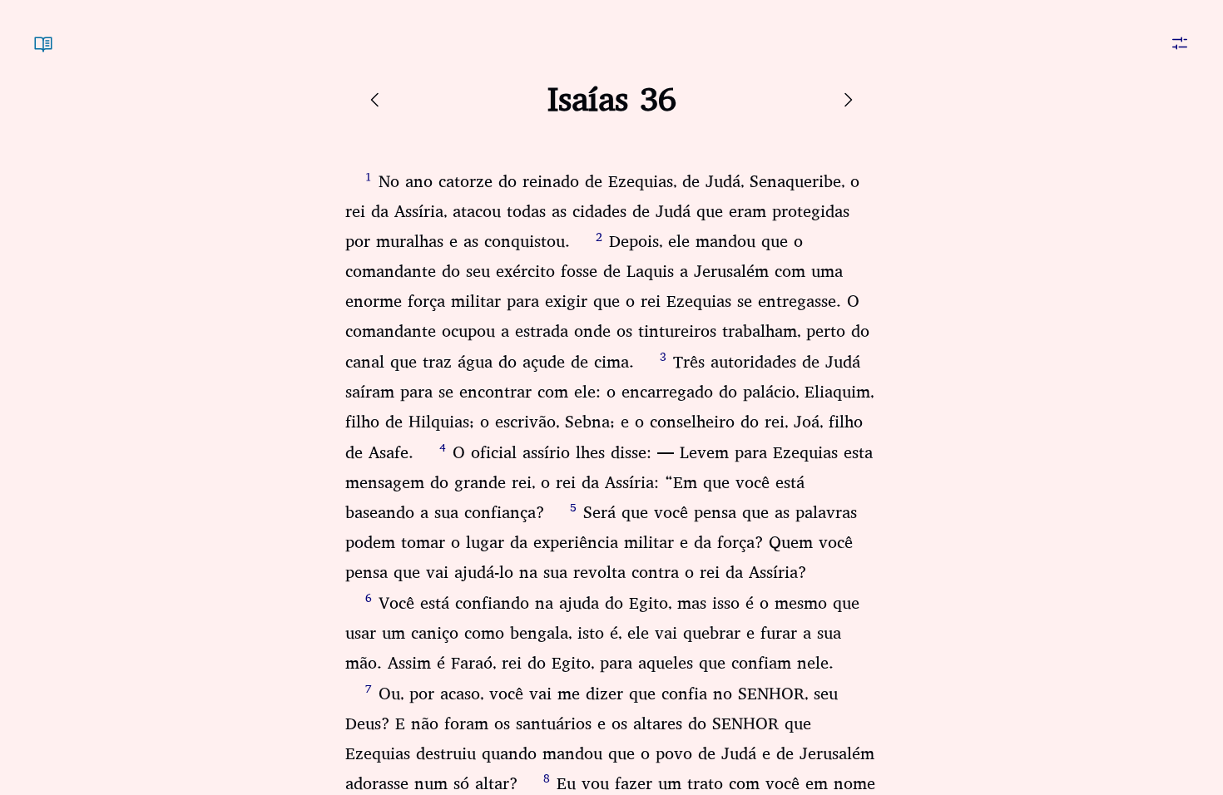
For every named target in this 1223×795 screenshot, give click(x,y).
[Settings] (1179, 33)
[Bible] (43, 33)
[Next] (847, 99)
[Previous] (375, 99)
